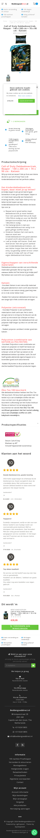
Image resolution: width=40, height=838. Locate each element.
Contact (20, 782)
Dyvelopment (20, 827)
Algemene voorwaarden (20, 779)
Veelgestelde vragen (20, 769)
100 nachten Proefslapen (20, 759)
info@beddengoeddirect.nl (21, 736)
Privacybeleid (20, 775)
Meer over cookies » (25, 96)
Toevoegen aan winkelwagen (21, 627)
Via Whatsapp (20, 688)
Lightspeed (20, 824)
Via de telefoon (20, 697)
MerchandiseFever (20, 33)
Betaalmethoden (20, 772)
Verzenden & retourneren (20, 762)
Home (5, 21)
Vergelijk (20, 802)
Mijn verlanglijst (20, 799)
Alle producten (20, 805)
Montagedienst (20, 765)
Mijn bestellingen (20, 795)
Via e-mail (20, 678)
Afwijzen (10, 101)
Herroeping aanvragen (20, 809)
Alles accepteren (26, 101)
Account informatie (20, 792)
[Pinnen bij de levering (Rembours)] (20, 816)
